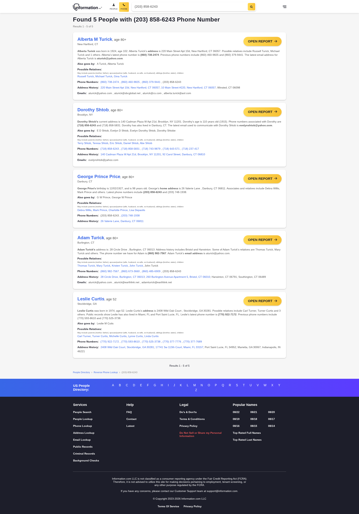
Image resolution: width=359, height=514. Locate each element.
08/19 (236, 418)
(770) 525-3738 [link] (151, 341)
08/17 (271, 418)
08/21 (253, 412)
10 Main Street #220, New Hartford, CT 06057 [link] (188, 87)
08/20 (271, 412)
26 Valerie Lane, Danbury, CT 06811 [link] (122, 221)
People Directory (81, 372)
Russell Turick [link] (85, 76)
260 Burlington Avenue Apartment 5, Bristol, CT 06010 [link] (178, 276)
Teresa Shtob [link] (100, 143)
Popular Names (245, 405)
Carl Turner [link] (84, 336)
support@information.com (222, 490)
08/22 (236, 412)
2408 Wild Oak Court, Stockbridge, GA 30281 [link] (127, 347)
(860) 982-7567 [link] (109, 271)
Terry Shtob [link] (84, 143)
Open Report (260, 41)
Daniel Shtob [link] (131, 143)
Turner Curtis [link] (100, 336)
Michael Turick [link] (103, 76)
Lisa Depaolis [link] (137, 210)
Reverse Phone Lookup (106, 372)
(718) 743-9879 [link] (151, 148)
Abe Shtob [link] (146, 143)
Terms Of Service (168, 506)
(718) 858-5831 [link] (130, 148)
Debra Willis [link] (84, 210)
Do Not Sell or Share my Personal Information (201, 434)
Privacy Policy (188, 425)
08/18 (253, 418)
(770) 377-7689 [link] (192, 341)
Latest (130, 425)
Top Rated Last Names (247, 439)
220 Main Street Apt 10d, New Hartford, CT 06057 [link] (130, 87)
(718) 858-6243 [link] (109, 148)
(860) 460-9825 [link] (130, 81)
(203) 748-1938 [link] (130, 215)
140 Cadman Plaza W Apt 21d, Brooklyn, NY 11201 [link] (131, 154)
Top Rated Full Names (247, 432)
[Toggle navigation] (284, 7)
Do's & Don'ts (188, 412)
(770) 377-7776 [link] (172, 341)
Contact (131, 418)
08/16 (236, 425)
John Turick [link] (136, 265)
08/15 (253, 425)
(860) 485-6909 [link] (151, 271)
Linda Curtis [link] (151, 336)
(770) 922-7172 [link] (109, 341)
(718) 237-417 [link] (190, 148)
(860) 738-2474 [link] (109, 81)
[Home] (87, 7)
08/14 (271, 425)
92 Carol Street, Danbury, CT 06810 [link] (183, 154)
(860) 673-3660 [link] (130, 271)
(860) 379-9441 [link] (151, 81)
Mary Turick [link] (103, 265)
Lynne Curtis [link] (135, 336)
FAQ (129, 412)
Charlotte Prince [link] (118, 210)
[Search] (251, 6)
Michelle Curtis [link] (118, 336)
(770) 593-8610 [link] (130, 341)
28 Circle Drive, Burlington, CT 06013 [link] (123, 276)
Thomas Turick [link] (86, 265)
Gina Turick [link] (120, 76)
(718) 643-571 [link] (171, 148)
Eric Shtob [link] (116, 143)
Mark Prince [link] (100, 210)
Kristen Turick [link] (120, 265)
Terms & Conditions (192, 418)
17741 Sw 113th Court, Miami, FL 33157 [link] (179, 347)
